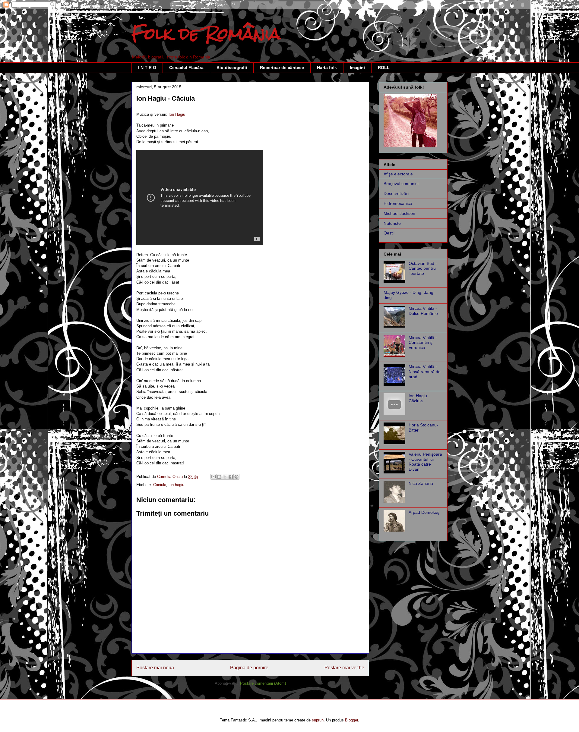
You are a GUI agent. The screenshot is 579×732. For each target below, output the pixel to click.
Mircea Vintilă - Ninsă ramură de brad (425, 371)
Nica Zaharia (421, 483)
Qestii (389, 233)
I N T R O (147, 67)
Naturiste (392, 223)
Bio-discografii (232, 67)
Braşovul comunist (401, 183)
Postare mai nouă (155, 667)
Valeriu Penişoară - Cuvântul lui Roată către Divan (425, 462)
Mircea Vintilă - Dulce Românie (423, 311)
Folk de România (205, 33)
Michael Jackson (399, 213)
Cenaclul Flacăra (186, 67)
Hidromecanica (398, 203)
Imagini (357, 67)
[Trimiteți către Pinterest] (236, 477)
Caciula (159, 484)
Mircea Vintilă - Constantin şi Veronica (423, 342)
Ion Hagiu (177, 114)
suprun (318, 720)
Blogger (351, 720)
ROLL (384, 67)
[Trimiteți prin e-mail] (213, 477)
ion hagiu (176, 484)
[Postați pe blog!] (219, 477)
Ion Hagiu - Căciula (419, 398)
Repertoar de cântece (282, 67)
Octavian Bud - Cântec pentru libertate (423, 268)
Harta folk (327, 67)
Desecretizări (396, 193)
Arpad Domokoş (424, 512)
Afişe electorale (398, 173)
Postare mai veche (344, 667)
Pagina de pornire (249, 667)
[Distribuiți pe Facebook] (231, 477)
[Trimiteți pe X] (225, 477)
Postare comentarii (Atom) (263, 683)
